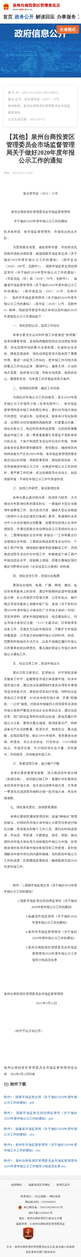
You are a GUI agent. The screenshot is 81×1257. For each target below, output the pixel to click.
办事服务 (66, 16)
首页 (8, 16)
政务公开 (24, 16)
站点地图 (40, 1196)
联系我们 (26, 1196)
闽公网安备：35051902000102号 (43, 1207)
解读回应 (45, 16)
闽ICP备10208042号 (41, 1212)
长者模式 (68, 29)
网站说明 (55, 1196)
